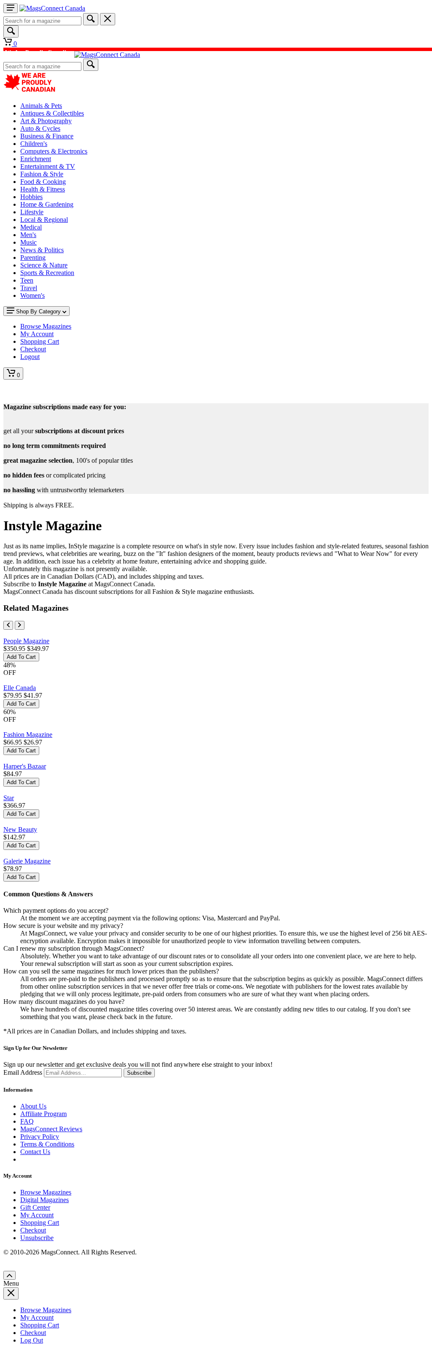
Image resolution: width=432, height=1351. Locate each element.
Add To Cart (21, 657)
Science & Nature (44, 265)
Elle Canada (19, 687)
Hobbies (31, 196)
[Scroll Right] (19, 625)
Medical (31, 227)
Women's (32, 295)
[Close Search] (107, 19)
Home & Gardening (46, 204)
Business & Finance (46, 136)
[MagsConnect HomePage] (52, 8)
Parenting (33, 257)
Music (28, 242)
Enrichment (35, 158)
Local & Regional (44, 219)
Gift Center (35, 1207)
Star (8, 797)
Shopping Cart (39, 1222)
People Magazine (26, 640)
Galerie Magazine (27, 861)
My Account (37, 1215)
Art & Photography (46, 120)
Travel (28, 287)
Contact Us (35, 1151)
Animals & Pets (41, 105)
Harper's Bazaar (24, 766)
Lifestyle (31, 212)
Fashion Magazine (27, 734)
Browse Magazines (45, 1192)
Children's (33, 143)
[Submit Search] (90, 19)
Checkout (33, 1230)
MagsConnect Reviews (51, 1129)
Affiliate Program (43, 1113)
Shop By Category (38, 311)
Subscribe (139, 1073)
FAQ (27, 1121)
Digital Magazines (44, 1199)
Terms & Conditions (47, 1144)
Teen (26, 280)
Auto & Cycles (40, 128)
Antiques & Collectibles (52, 113)
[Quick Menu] (10, 8)
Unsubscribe (37, 1237)
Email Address (22, 1072)
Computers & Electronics (53, 151)
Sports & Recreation (47, 272)
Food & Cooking (43, 181)
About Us (33, 1106)
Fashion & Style (41, 174)
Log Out (31, 1340)
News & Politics (42, 249)
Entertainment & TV (47, 166)
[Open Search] (11, 31)
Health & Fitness (42, 189)
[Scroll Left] (8, 625)
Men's (28, 234)
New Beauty (20, 829)
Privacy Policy (39, 1136)
